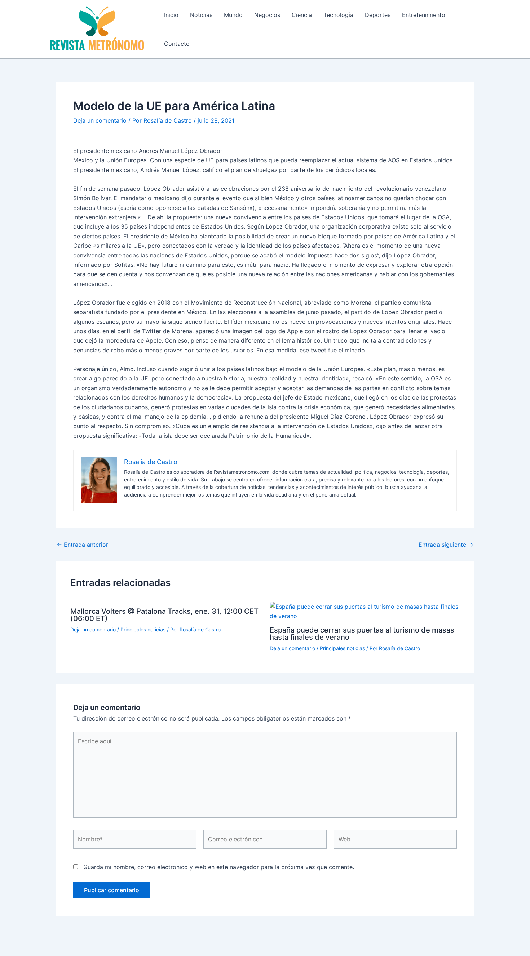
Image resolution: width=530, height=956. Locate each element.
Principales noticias (142, 629)
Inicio (171, 14)
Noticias (201, 14)
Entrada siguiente (446, 544)
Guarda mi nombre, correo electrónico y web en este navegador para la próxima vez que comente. (218, 867)
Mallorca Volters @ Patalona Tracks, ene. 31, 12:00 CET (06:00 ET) (164, 615)
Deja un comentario (100, 120)
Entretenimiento (423, 14)
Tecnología (338, 14)
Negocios (267, 14)
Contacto (177, 43)
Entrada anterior (82, 544)
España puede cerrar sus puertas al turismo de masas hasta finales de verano (362, 634)
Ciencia (302, 14)
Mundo (233, 14)
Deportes (377, 14)
